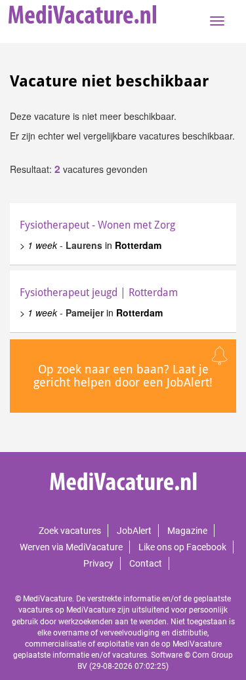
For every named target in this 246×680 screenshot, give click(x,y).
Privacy (98, 563)
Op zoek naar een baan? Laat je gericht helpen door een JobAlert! (123, 375)
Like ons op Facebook (182, 547)
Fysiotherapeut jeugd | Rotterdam (99, 292)
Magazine (187, 530)
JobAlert (134, 530)
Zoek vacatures (70, 530)
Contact (145, 563)
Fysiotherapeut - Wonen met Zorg (97, 225)
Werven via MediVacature (71, 547)
